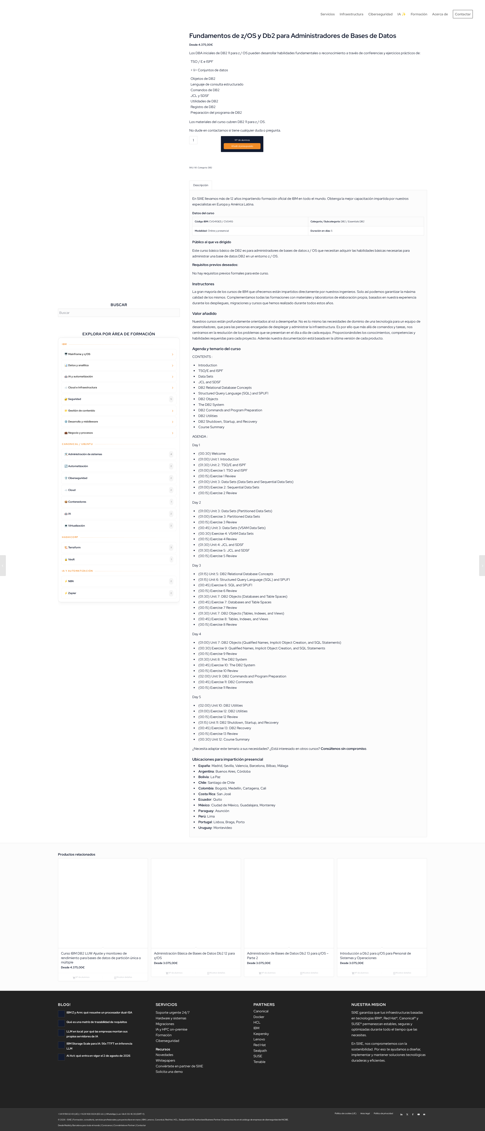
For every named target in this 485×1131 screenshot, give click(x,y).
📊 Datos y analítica (76, 365)
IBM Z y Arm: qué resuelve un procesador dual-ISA (99, 1012)
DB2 (210, 167)
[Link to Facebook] (413, 1113)
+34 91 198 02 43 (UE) (68, 1114)
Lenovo (259, 1039)
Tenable (259, 1062)
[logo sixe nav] (28, 14)
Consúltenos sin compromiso (343, 748)
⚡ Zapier (118, 593)
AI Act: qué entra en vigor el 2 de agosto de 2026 (98, 1056)
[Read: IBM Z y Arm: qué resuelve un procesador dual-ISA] (61, 1013)
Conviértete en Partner (124, 1125)
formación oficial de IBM (279, 198)
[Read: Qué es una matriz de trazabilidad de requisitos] (61, 1023)
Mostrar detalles (124, 977)
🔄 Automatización (118, 466)
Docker (258, 1017)
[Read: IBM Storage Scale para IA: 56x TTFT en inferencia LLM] (61, 1045)
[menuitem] (327, 14)
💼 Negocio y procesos (78, 432)
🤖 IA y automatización (78, 376)
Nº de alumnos (242, 140)
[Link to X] (407, 1113)
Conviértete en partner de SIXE (179, 1066)
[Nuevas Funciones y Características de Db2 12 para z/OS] (482, 565)
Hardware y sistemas (171, 1018)
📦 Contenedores (118, 501)
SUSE (257, 1056)
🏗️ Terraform (118, 547)
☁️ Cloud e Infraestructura (80, 387)
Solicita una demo (169, 1071)
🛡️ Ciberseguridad (118, 478)
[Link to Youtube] (418, 1113)
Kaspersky (261, 1033)
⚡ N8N (118, 581)
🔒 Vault (118, 559)
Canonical (260, 1011)
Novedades (164, 1055)
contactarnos (218, 130)
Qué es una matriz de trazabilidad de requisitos (96, 1022)
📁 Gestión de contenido (79, 410)
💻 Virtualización (118, 525)
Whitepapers (165, 1060)
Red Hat (259, 1045)
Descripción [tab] (200, 185)
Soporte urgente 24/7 (173, 1012)
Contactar (141, 1125)
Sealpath (260, 1050)
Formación (164, 1035)
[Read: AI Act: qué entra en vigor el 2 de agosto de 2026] (61, 1057)
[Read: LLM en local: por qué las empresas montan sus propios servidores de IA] (61, 1032)
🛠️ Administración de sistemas (118, 454)
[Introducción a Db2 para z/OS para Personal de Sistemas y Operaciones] (3, 565)
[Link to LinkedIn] (401, 1113)
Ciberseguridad (167, 1041)
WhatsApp (111, 1114)
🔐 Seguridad (118, 399)
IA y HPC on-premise (171, 1029)
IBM (256, 1028)
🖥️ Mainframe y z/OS (77, 354)
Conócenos (106, 1125)
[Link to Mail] (424, 1113)
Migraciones (165, 1024)
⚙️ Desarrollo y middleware (81, 421)
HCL (256, 1022)
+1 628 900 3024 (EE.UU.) (92, 1114)
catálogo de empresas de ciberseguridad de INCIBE (265, 1119)
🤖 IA (118, 513)
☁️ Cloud (118, 490)
